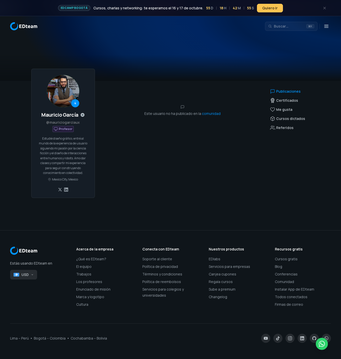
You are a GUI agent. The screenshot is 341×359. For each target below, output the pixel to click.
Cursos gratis (286, 259)
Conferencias (286, 274)
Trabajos (83, 274)
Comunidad (284, 281)
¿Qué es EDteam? (91, 259)
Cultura (82, 304)
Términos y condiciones (162, 274)
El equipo (84, 266)
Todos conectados (291, 296)
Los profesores (89, 281)
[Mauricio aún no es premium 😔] (83, 115)
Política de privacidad (160, 266)
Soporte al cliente (157, 259)
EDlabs (214, 259)
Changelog (218, 296)
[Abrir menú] (326, 26)
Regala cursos (221, 281)
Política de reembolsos (161, 281)
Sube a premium (222, 289)
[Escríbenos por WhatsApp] (322, 344)
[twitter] (60, 190)
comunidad (211, 113)
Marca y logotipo (90, 296)
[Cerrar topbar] (324, 8)
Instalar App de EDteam (294, 289)
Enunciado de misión (93, 289)
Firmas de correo (289, 304)
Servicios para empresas (229, 266)
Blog (278, 266)
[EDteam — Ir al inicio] (23, 26)
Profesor (65, 129)
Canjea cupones (222, 274)
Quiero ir (270, 8)
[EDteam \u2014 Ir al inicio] (38, 251)
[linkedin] (66, 190)
